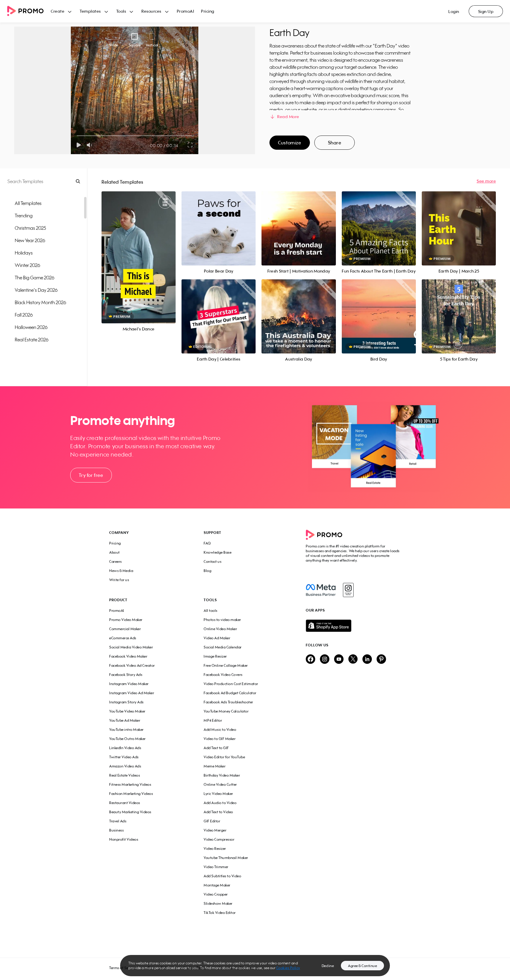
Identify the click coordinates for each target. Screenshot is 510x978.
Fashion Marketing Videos (131, 793)
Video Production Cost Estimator (231, 684)
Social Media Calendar (223, 647)
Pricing (207, 11)
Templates (90, 11)
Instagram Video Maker (129, 684)
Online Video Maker (220, 629)
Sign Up (486, 11)
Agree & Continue (362, 966)
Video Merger (215, 830)
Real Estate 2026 (31, 340)
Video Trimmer (216, 867)
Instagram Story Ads (126, 702)
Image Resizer (215, 656)
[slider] (77, 136)
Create (57, 11)
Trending (23, 216)
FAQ (207, 543)
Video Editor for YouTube (224, 757)
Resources (151, 11)
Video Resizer (215, 848)
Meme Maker (214, 766)
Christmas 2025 (30, 228)
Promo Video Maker (126, 619)
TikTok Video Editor (220, 912)
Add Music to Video (220, 729)
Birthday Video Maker (222, 775)
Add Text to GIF (216, 748)
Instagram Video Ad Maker (131, 693)
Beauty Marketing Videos (130, 812)
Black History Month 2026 (40, 302)
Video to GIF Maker (220, 738)
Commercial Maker (125, 629)
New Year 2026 (30, 240)
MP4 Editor (213, 720)
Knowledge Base (217, 552)
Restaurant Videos (124, 803)
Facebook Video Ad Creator (132, 665)
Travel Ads (117, 821)
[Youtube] (339, 659)
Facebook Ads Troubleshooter (228, 702)
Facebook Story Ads (125, 674)
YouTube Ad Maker (124, 720)
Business (116, 830)
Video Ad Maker (217, 638)
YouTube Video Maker (127, 711)
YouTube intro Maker (126, 729)
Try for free (91, 475)
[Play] (78, 145)
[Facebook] (321, 590)
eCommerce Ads (122, 638)
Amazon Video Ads (125, 766)
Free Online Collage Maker (226, 665)
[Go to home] (29, 11)
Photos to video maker (222, 619)
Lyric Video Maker (218, 793)
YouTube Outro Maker (127, 738)
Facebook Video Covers (223, 674)
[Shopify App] (353, 626)
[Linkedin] (367, 659)
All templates (28, 203)
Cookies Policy (288, 968)
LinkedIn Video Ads (125, 748)
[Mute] (90, 145)
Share (334, 143)
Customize (289, 143)
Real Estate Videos (124, 775)
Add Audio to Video (220, 803)
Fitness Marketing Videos (130, 784)
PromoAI (185, 11)
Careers (115, 561)
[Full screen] (190, 145)
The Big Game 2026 (34, 278)
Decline (328, 966)
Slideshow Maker (218, 903)
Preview (138, 250)
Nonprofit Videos (123, 839)
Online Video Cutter (220, 784)
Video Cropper (216, 894)
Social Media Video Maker (131, 647)
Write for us (119, 580)
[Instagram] (348, 590)
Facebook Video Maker (128, 656)
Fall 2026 (24, 315)
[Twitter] (353, 659)
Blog (207, 570)
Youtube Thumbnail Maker (226, 857)
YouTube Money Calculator (226, 711)
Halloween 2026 (31, 327)
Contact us (212, 561)
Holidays (24, 253)
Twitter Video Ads (124, 757)
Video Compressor (219, 839)
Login (453, 11)
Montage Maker (217, 885)
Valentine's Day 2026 (36, 290)
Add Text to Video (218, 812)
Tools (121, 11)
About (114, 552)
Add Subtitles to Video (222, 876)
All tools (211, 610)
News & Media (121, 570)
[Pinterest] (381, 659)
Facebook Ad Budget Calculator (230, 693)
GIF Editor (212, 821)
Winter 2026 (27, 265)
